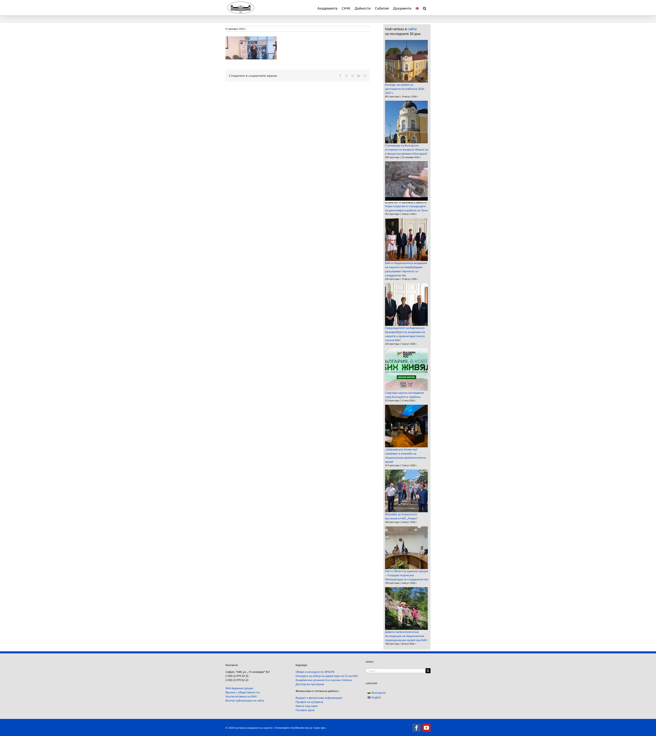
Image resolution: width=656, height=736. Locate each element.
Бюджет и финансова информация (319, 698)
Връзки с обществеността (243, 692)
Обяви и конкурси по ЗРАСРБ (315, 672)
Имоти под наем (307, 706)
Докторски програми (310, 684)
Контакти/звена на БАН (241, 696)
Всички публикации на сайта (245, 700)
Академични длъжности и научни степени (324, 680)
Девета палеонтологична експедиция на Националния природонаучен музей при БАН (406, 636)
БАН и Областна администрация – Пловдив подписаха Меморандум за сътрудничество (406, 575)
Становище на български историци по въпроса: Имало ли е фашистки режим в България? (406, 149)
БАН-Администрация (239, 688)
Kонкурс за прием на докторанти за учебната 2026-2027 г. (405, 89)
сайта (412, 29)
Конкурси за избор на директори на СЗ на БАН (327, 676)
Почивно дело (305, 710)
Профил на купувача (309, 702)
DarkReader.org (300, 727)
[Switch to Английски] (417, 7)
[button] (424, 7)
